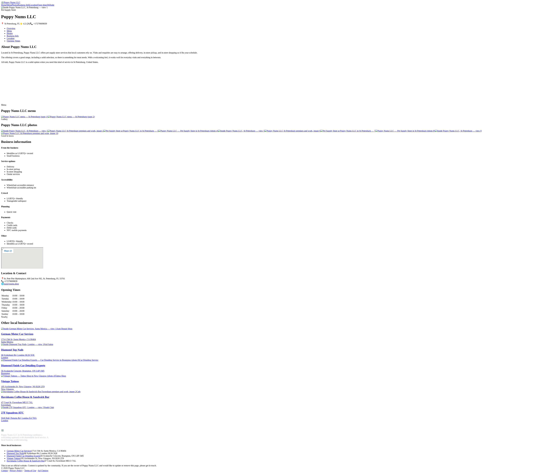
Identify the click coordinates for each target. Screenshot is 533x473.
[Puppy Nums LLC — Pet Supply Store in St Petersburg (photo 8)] (405, 131)
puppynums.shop (11, 284)
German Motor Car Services (19, 451)
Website (50, 5)
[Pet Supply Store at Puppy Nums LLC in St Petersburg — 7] (347, 131)
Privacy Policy (16, 470)
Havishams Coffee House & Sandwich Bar (25, 461)
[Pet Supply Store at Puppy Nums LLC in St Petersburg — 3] (131, 131)
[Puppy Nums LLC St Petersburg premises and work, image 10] (29, 133)
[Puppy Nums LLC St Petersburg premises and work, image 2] (76, 131)
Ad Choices (43, 470)
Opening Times (13, 41)
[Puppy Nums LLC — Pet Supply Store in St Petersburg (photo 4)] (188, 131)
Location (33, 5)
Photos (15, 5)
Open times (42, 5)
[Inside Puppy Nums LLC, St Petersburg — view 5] (241, 131)
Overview (11, 28)
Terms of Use (30, 470)
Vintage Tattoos (13, 458)
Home (4, 5)
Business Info (24, 5)
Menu (9, 5)
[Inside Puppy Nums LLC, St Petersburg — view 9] (458, 131)
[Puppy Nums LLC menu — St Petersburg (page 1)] (24, 117)
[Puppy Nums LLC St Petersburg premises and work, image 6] (292, 131)
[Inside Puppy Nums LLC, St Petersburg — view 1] (24, 131)
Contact (4, 470)
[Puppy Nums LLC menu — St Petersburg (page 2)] (71, 117)
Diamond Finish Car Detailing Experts (23, 456)
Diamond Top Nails (15, 453)
